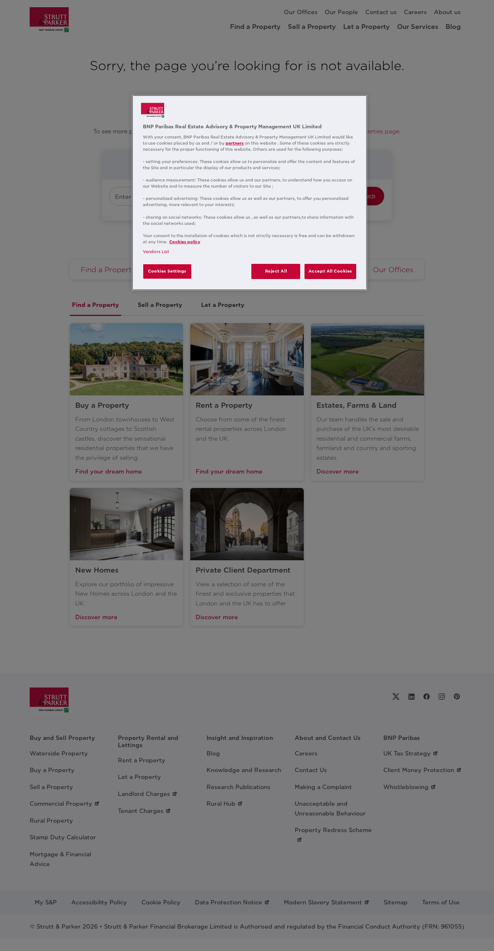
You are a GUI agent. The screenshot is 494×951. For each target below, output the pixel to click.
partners (235, 143)
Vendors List (156, 251)
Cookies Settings (167, 271)
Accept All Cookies (330, 271)
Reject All (276, 271)
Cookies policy (184, 241)
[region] (249, 192)
